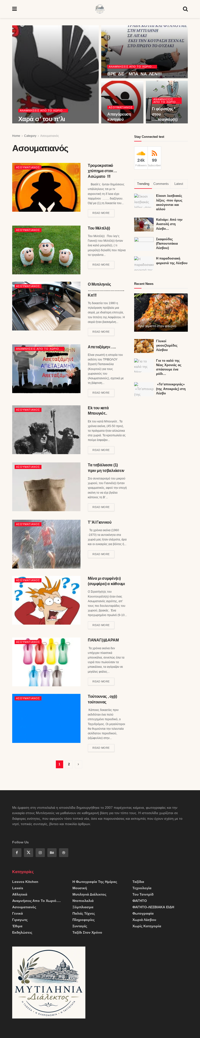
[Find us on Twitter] (28, 852)
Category (30, 136)
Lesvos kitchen (25, 882)
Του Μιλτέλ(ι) (99, 228)
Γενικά (17, 913)
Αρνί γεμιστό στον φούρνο (157, 326)
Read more (103, 211)
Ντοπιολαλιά (83, 901)
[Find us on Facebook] (16, 852)
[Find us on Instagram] (40, 852)
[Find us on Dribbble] (63, 852)
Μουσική (79, 888)
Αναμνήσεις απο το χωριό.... (43, 110)
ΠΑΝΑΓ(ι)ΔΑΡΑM (103, 640)
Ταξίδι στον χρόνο (87, 932)
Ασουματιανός (121, 107)
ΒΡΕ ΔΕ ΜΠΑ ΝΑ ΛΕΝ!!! (134, 73)
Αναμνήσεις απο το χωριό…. (36, 901)
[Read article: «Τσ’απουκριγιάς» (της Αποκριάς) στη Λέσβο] (144, 389)
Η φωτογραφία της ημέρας (94, 882)
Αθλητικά (19, 894)
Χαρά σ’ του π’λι (41, 119)
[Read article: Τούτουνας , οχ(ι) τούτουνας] (46, 718)
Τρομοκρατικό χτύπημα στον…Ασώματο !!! (102, 171)
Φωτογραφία (143, 913)
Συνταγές (79, 926)
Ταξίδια (138, 882)
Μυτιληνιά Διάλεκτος (89, 894)
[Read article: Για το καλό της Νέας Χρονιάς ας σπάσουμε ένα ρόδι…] (144, 365)
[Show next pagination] (78, 764)
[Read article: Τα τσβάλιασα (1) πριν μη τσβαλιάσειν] (46, 486)
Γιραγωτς (20, 920)
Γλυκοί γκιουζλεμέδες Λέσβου (167, 345)
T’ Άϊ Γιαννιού (99, 522)
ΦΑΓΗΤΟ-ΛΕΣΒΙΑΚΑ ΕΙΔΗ (153, 907)
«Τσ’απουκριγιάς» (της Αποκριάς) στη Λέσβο (171, 388)
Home (16, 136)
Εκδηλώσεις (22, 932)
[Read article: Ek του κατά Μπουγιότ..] (46, 429)
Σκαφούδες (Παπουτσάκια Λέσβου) (167, 243)
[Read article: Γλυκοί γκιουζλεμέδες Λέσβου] (144, 346)
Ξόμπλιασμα (82, 907)
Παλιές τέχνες (83, 913)
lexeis (17, 888)
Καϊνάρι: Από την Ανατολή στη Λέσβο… (169, 224)
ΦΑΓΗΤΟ (139, 901)
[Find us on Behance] (52, 852)
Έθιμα (17, 926)
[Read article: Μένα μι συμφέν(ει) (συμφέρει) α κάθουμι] (46, 600)
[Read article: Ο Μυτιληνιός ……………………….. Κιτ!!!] (46, 306)
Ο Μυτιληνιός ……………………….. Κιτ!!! (106, 289)
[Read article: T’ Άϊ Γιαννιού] (46, 544)
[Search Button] (185, 9)
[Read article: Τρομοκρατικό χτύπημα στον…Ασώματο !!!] (46, 187)
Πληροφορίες (83, 920)
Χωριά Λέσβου (144, 920)
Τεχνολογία (141, 888)
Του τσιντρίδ (142, 894)
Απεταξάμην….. (102, 347)
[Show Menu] (14, 9)
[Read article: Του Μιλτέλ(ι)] (46, 250)
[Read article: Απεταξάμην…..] (46, 368)
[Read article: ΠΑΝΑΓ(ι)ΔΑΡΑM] (46, 662)
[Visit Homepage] (100, 9)
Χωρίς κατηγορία (146, 926)
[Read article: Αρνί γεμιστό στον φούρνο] (161, 312)
